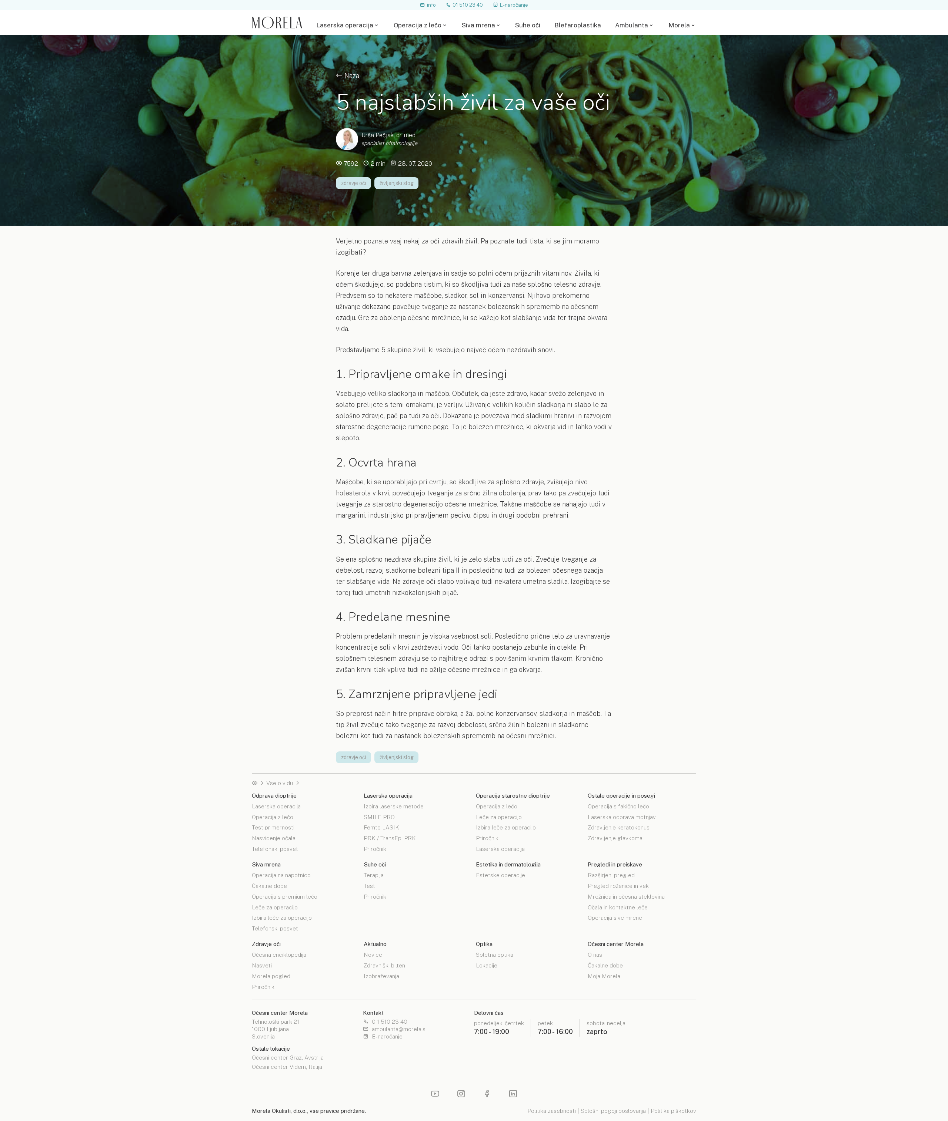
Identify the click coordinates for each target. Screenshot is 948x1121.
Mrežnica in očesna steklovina (626, 896)
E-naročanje (514, 4)
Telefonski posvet (275, 848)
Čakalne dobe (269, 885)
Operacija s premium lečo (284, 896)
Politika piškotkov (673, 1110)
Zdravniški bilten (384, 965)
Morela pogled (271, 976)
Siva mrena (478, 25)
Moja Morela (604, 976)
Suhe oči (527, 25)
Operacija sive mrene (615, 917)
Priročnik (375, 848)
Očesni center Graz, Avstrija (288, 1058)
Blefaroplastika (577, 25)
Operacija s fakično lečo (618, 806)
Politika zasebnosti (551, 1110)
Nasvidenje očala (274, 838)
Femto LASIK (381, 827)
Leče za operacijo (499, 817)
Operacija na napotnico (281, 875)
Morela (679, 25)
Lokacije (486, 965)
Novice (373, 954)
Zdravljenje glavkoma (615, 838)
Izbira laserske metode (394, 806)
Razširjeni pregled (611, 875)
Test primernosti (273, 827)
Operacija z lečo (417, 25)
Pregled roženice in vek (618, 885)
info (431, 4)
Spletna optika (494, 954)
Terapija (374, 875)
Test (369, 885)
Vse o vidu (279, 783)
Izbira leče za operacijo (506, 827)
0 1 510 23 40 (389, 1022)
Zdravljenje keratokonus (619, 827)
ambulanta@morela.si (399, 1029)
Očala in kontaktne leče (618, 907)
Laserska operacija (344, 25)
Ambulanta (631, 25)
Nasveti (262, 965)
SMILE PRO (379, 817)
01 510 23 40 (468, 4)
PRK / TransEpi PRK (390, 838)
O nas (595, 954)
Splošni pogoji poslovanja (613, 1110)
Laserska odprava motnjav (622, 817)
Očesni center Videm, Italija (287, 1067)
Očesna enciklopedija (279, 954)
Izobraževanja (381, 976)
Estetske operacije (500, 875)
